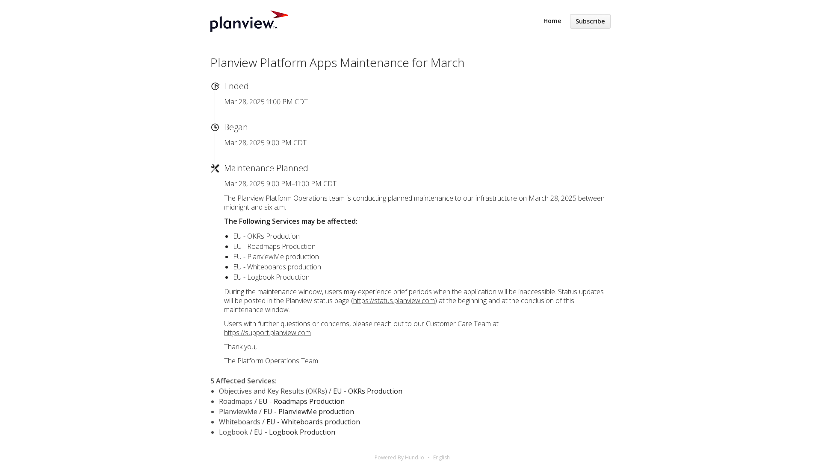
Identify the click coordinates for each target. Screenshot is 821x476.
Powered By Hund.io (399, 457)
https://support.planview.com (267, 332)
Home (552, 21)
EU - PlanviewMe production (308, 411)
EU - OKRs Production (367, 391)
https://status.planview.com (394, 300)
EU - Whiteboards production (313, 421)
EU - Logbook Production (294, 432)
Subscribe (590, 21)
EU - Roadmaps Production (302, 401)
